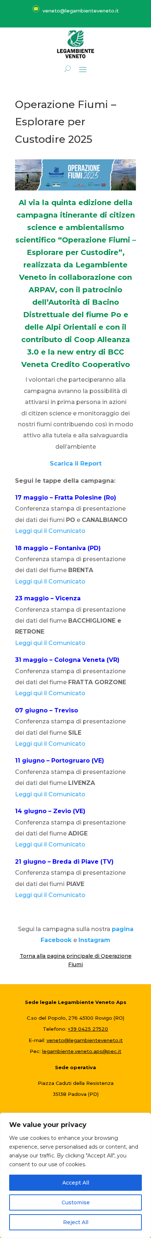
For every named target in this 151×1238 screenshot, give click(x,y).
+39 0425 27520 (88, 1029)
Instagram (94, 940)
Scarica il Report (76, 463)
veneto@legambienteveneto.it (85, 1040)
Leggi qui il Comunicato (50, 530)
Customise (76, 1202)
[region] (75, 1175)
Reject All (75, 1222)
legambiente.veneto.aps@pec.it (81, 1051)
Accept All (75, 1182)
